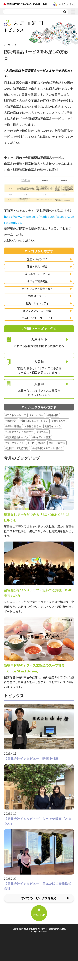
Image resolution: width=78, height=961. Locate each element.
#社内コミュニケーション (34, 420)
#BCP (31, 442)
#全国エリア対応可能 (16, 448)
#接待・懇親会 (13, 426)
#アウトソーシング (15, 415)
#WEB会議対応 (57, 442)
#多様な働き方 (33, 426)
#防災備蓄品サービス (16, 437)
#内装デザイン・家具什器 (19, 431)
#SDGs (41, 442)
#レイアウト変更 (41, 437)
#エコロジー (36, 415)
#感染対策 (52, 415)
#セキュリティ (60, 420)
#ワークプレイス (14, 442)
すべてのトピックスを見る (39, 898)
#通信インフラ (53, 426)
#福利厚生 (42, 431)
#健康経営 (10, 420)
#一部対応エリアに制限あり (47, 448)
